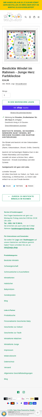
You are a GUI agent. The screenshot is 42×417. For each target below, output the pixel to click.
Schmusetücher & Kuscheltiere (16, 272)
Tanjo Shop (17, 410)
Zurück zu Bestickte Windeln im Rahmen (22, 198)
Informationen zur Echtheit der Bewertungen (18, 414)
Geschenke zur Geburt (13, 327)
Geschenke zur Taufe (12, 333)
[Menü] (38, 17)
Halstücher (8, 283)
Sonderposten (9, 295)
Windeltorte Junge (11, 344)
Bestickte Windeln (11, 260)
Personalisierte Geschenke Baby (17, 321)
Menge (4, 91)
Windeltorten (9, 278)
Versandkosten (21, 84)
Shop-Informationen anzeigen (15, 126)
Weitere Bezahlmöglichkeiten (21, 113)
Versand (7, 367)
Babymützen (9, 289)
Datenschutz (9, 362)
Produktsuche (9, 315)
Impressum (8, 350)
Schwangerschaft (11, 266)
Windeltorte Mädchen (12, 338)
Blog (6, 301)
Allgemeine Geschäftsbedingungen (18, 373)
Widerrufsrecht (10, 356)
